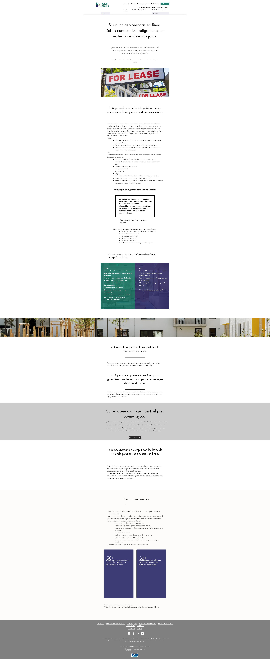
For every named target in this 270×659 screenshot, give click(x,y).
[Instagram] (128, 633)
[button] (143, 4)
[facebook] (133, 633)
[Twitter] (142, 633)
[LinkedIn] (138, 633)
